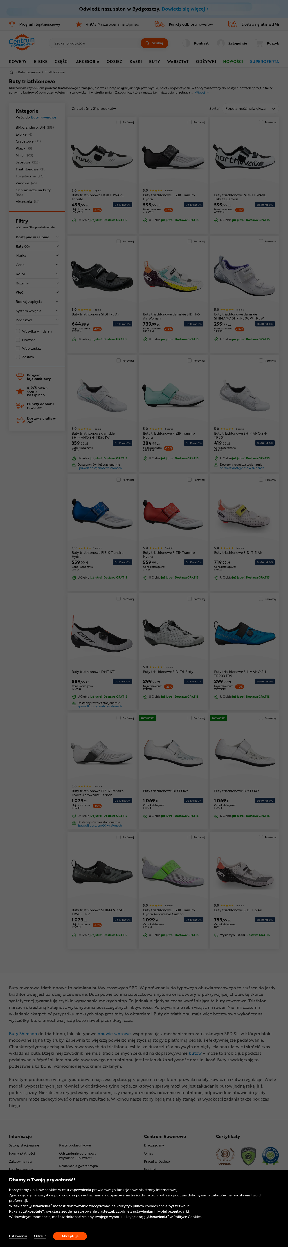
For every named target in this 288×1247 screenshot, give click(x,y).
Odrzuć (40, 1236)
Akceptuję (70, 1236)
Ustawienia (18, 1236)
